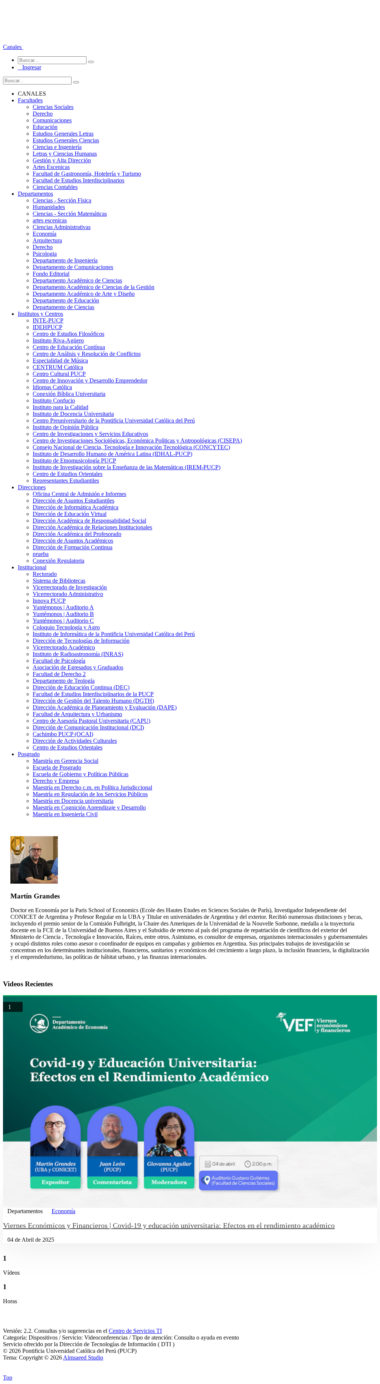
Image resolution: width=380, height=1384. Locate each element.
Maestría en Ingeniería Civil (65, 814)
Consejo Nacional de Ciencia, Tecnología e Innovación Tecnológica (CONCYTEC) (131, 447)
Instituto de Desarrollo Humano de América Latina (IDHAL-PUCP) (112, 454)
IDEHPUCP (47, 327)
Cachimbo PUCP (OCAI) (63, 734)
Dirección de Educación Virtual (70, 514)
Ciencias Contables (55, 187)
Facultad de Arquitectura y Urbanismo (77, 714)
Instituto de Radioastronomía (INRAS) (78, 654)
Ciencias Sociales (53, 107)
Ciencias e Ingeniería (57, 147)
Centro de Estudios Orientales (67, 474)
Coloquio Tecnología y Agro (66, 627)
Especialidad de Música (60, 360)
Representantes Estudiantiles (66, 480)
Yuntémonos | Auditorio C (63, 620)
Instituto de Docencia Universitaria (73, 414)
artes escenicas (50, 220)
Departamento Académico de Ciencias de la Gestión (93, 287)
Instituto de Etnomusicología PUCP (74, 460)
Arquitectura (47, 240)
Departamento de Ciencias (63, 307)
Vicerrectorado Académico (64, 647)
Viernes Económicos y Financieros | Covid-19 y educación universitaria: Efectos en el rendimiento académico (169, 1225)
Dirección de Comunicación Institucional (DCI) (88, 727)
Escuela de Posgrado (57, 767)
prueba (41, 554)
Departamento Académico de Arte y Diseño (84, 294)
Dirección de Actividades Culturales (75, 741)
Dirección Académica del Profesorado (77, 534)
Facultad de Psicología (59, 661)
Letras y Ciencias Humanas (65, 153)
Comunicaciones (52, 120)
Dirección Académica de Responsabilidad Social (89, 520)
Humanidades (49, 207)
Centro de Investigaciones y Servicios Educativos (90, 434)
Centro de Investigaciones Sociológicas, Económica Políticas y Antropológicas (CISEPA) (137, 440)
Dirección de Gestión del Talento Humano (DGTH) (93, 701)
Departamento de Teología (64, 681)
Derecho (43, 113)
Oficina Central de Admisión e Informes (79, 494)
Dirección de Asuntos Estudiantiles (73, 500)
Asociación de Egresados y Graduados (78, 667)
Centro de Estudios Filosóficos (68, 334)
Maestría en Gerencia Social (65, 761)
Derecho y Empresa (56, 781)
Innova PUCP (49, 600)
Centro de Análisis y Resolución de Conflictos (87, 354)
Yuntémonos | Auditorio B (63, 614)
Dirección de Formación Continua (72, 547)
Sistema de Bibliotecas (59, 580)
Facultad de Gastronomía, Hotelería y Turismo (87, 173)
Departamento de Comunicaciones (73, 267)
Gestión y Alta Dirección (62, 160)
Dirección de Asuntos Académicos (73, 540)
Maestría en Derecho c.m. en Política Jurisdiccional (92, 787)
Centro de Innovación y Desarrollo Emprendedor (90, 380)
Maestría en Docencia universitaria (73, 801)
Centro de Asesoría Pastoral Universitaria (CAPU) (91, 721)
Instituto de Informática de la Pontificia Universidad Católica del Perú (114, 634)
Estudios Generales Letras (63, 133)
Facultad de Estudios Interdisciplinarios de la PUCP (93, 694)
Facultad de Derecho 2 (59, 674)
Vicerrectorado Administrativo (68, 594)
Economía (44, 234)
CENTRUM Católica (58, 367)
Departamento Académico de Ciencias (77, 280)
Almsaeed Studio (83, 1357)
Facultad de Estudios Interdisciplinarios (78, 180)
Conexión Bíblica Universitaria (69, 394)
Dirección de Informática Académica (75, 507)
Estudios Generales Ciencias (66, 140)
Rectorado (45, 574)
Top (7, 1377)
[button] (13, 47)
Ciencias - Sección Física (62, 200)
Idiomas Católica (52, 387)
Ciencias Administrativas (62, 227)
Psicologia (45, 254)
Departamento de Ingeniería (65, 260)
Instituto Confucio (54, 400)
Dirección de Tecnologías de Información (81, 641)
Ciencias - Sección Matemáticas (70, 214)
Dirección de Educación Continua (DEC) (81, 687)
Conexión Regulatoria (58, 560)
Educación (45, 127)
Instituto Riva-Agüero (58, 340)
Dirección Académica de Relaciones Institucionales (92, 527)
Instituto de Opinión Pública (65, 427)
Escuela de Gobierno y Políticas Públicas (80, 774)
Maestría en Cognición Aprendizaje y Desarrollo (89, 807)
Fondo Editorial (51, 274)
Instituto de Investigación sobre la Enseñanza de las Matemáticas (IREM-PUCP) (126, 467)
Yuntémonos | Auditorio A (63, 607)
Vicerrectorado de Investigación (70, 587)
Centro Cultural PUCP (59, 374)
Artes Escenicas (51, 167)
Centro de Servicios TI (135, 1331)
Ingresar (29, 67)
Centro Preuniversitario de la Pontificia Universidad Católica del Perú (114, 420)
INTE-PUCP (48, 320)
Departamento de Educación (66, 300)
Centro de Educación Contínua (69, 347)
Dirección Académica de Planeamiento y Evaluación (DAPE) (105, 707)
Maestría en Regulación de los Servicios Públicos (90, 794)
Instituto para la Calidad (60, 407)
